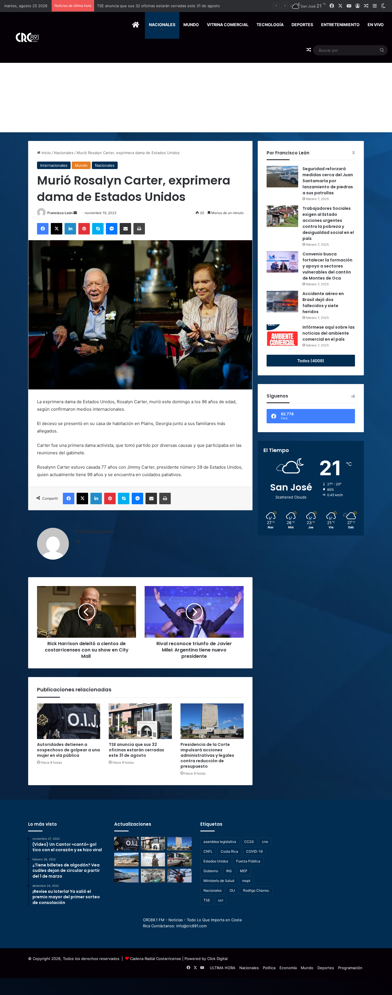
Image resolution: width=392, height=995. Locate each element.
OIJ (232, 890)
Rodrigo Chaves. (256, 890)
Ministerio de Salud (218, 880)
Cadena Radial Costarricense (155, 958)
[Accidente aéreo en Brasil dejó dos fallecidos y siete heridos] (282, 301)
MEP (243, 871)
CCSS (249, 841)
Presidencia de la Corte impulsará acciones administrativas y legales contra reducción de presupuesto (188, 5)
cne (265, 841)
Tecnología (270, 24)
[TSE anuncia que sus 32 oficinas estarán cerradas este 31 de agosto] (140, 721)
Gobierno (210, 871)
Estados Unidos (215, 861)
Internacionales (53, 165)
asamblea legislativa (219, 841)
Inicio (45, 152)
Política (269, 967)
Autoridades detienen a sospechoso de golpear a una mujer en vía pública (68, 750)
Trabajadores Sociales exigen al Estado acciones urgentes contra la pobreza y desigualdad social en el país (328, 223)
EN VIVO (376, 24)
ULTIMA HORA (222, 967)
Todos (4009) (310, 360)
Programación (350, 967)
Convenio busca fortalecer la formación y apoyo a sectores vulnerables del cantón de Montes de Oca (327, 266)
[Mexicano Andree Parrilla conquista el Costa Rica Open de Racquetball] (153, 859)
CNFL (208, 851)
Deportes (302, 24)
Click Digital (217, 958)
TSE (206, 900)
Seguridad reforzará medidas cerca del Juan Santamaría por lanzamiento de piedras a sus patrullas (327, 181)
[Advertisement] (196, 89)
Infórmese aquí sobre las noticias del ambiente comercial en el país (328, 333)
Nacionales (162, 24)
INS (229, 871)
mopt (246, 880)
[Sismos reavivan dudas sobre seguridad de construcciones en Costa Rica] (126, 859)
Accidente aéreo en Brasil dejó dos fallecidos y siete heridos (323, 303)
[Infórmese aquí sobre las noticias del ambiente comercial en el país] (282, 335)
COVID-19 (254, 851)
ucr (220, 900)
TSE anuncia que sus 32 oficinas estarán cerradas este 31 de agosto (136, 750)
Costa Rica (229, 851)
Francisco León (60, 213)
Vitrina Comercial (228, 24)
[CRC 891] (24, 37)
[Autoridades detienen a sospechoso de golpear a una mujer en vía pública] (68, 721)
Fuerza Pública (248, 861)
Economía (288, 967)
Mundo (191, 24)
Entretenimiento (340, 24)
